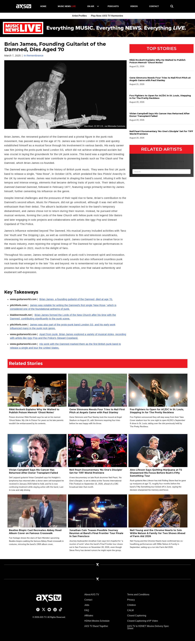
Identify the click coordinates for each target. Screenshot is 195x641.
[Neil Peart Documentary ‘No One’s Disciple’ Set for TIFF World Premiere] (97, 450)
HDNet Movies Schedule (96, 621)
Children (131, 605)
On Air (90, 6)
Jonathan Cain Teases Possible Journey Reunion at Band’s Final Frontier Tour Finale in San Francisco (96, 533)
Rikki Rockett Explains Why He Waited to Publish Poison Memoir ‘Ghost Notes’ (157, 61)
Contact (154, 6)
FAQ (86, 610)
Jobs (86, 605)
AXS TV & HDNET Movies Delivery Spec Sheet (148, 627)
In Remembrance (33, 55)
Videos (134, 6)
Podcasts (113, 6)
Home (43, 6)
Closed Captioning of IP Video (142, 621)
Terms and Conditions (138, 594)
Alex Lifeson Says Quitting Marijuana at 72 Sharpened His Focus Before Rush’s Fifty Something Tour (156, 472)
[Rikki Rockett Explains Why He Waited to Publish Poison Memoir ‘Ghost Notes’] (37, 390)
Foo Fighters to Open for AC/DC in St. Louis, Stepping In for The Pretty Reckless (160, 96)
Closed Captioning (136, 615)
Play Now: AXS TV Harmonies (107, 16)
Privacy (131, 600)
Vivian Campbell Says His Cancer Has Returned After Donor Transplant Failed (159, 114)
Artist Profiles (79, 16)
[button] (98, 6)
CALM (130, 610)
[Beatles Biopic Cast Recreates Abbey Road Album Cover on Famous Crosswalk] (37, 515)
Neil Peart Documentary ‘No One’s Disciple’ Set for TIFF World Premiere (161, 132)
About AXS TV (91, 594)
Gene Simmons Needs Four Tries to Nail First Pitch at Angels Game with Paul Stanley (160, 79)
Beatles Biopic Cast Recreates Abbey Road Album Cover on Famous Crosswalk (35, 532)
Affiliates (88, 615)
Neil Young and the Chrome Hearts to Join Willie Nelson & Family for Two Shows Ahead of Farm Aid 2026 (157, 533)
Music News (67, 6)
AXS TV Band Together (96, 626)
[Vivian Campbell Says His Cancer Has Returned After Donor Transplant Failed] (37, 450)
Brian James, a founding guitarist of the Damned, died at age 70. (76, 299)
